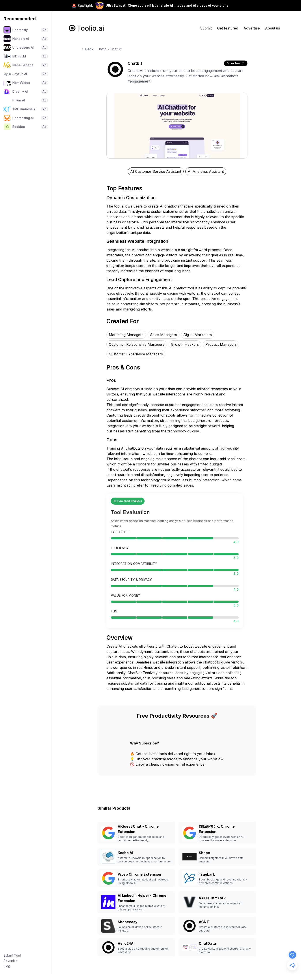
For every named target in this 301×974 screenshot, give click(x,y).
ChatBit (116, 49)
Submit (206, 28)
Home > (104, 49)
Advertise (10, 961)
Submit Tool (12, 955)
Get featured (227, 28)
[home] (86, 28)
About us (272, 28)
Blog (7, 966)
